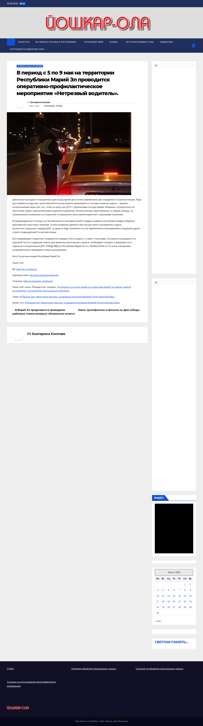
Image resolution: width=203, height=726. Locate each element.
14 (179, 596)
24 (157, 607)
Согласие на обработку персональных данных (159, 669)
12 (168, 596)
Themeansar (123, 721)
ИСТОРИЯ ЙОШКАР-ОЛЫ (140, 42)
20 (174, 601)
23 (190, 601)
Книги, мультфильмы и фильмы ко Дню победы (109, 309)
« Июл (158, 621)
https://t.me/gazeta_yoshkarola (38, 281)
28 (179, 607)
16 (190, 596)
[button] (189, 45)
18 (163, 601)
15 (185, 596)
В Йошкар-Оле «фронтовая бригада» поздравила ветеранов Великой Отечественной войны (67, 297)
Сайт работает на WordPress (87, 721)
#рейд (59, 106)
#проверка (49, 106)
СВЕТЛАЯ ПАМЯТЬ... (171, 642)
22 (185, 601)
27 (174, 607)
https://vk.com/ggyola (26, 269)
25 (163, 607)
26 (168, 607)
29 (185, 607)
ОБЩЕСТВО (167, 42)
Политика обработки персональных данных (93, 669)
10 (157, 596)
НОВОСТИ (24, 42)
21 (179, 601)
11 (163, 596)
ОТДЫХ (113, 42)
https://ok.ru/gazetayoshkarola (43, 275)
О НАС (10, 669)
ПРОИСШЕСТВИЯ (93, 42)
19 (168, 601)
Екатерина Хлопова (40, 102)
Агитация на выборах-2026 (27, 49)
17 (157, 601)
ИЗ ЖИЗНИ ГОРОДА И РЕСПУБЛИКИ (56, 42)
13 (174, 596)
